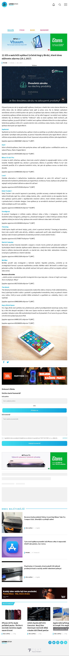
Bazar (32, 30)
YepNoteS (5, 129)
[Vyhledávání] (60, 4)
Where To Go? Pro (8, 158)
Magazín (11, 30)
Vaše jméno (5, 397)
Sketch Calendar (7, 242)
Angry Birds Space (8, 305)
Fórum (21, 30)
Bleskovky (44, 30)
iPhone (5, 63)
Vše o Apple (28, 528)
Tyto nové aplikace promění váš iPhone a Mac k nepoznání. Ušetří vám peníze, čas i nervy (45, 543)
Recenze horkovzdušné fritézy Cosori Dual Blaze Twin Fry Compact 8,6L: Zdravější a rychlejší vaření (44, 518)
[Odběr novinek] (53, 5)
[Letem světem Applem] (10, 4)
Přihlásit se (34, 410)
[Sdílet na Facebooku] (4, 363)
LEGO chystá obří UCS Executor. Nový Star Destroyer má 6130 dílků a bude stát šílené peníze (37, 627)
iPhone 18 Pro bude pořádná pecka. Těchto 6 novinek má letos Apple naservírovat (12, 627)
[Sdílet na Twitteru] (8, 363)
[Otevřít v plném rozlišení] (34, 343)
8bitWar (4, 260)
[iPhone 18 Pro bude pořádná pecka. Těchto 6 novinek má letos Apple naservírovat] (13, 614)
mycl (3, 145)
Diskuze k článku (8, 389)
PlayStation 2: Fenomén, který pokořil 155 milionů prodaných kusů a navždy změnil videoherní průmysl (42, 567)
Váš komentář (6, 415)
